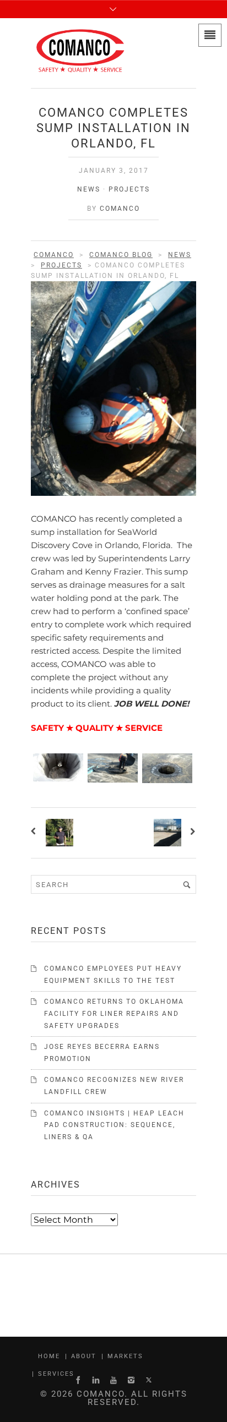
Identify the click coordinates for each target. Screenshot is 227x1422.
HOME (49, 1356)
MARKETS (125, 1356)
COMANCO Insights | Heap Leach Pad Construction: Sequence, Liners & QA (114, 1125)
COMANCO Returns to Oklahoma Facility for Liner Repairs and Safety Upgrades (114, 1013)
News (88, 189)
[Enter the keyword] (186, 884)
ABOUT (83, 1356)
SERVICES (56, 1373)
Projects (129, 189)
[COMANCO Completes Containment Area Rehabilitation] (191, 833)
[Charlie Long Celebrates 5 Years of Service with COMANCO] (35, 833)
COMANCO (120, 208)
